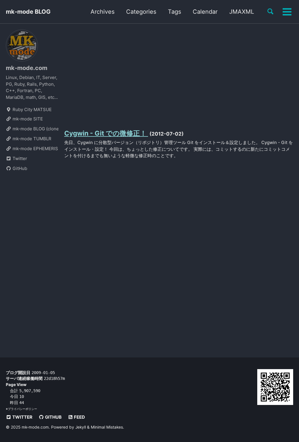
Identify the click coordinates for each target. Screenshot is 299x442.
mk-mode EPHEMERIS (34, 148)
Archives (102, 11)
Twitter (19, 158)
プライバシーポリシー (22, 409)
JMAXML (241, 11)
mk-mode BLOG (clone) (34, 128)
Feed (79, 417)
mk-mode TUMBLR (31, 138)
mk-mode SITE (27, 119)
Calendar (205, 11)
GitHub (19, 168)
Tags (174, 11)
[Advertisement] (178, 75)
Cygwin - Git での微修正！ (106, 133)
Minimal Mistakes (107, 427)
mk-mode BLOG (28, 11)
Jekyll (80, 427)
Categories (141, 11)
